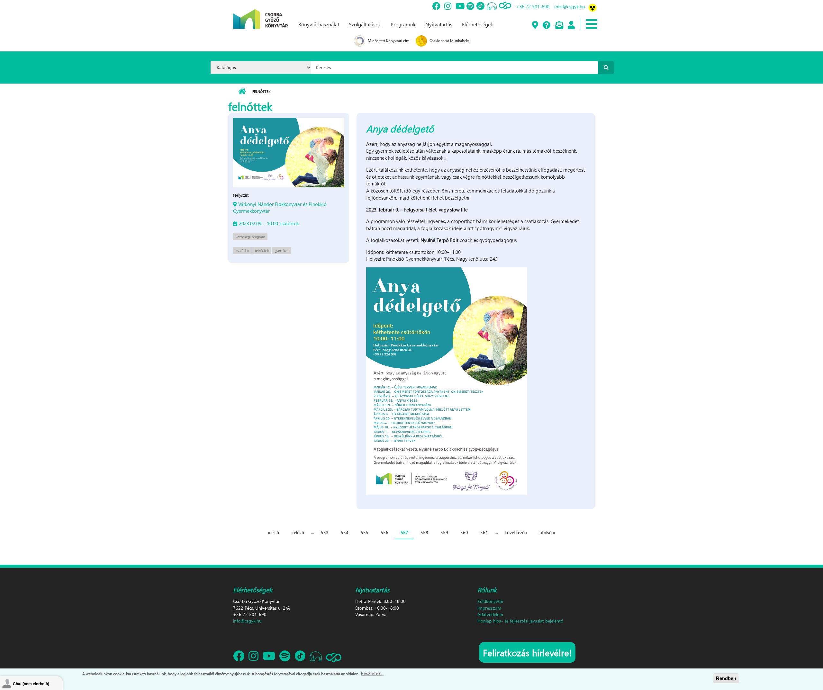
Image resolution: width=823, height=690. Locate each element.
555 (364, 532)
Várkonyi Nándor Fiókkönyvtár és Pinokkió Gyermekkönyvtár (280, 207)
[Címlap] (260, 14)
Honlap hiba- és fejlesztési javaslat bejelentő (520, 621)
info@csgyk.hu (569, 6)
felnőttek (262, 250)
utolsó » (547, 532)
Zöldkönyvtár (490, 601)
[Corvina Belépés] (571, 25)
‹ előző (297, 532)
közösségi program (250, 237)
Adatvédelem (490, 614)
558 (424, 532)
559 (444, 532)
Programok (403, 24)
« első (273, 532)
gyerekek (281, 250)
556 (384, 532)
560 (464, 532)
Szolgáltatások (365, 24)
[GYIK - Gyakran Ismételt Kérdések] (546, 25)
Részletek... (372, 673)
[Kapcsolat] (559, 25)
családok (242, 250)
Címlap (242, 92)
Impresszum (489, 608)
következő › (516, 532)
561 (484, 532)
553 (325, 532)
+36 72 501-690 (532, 6)
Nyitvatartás (438, 24)
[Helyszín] (534, 25)
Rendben (726, 678)
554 (344, 532)
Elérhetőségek (477, 24)
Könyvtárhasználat (318, 24)
